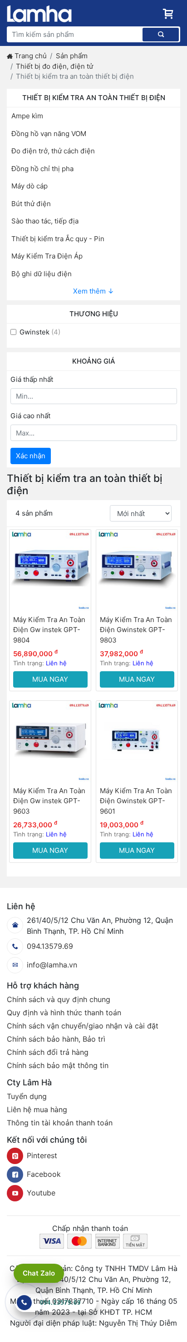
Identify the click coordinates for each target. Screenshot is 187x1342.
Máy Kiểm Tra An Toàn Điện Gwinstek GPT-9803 (136, 629)
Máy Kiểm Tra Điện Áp (47, 256)
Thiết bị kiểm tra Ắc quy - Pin (57, 238)
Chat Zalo (39, 1273)
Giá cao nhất (30, 415)
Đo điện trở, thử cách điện (53, 151)
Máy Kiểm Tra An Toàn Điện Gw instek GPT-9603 (49, 800)
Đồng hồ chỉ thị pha (42, 168)
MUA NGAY (50, 679)
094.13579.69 (50, 946)
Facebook (44, 1174)
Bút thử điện (31, 203)
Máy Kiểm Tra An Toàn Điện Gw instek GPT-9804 (49, 629)
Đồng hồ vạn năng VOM (48, 133)
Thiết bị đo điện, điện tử (54, 66)
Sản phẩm (72, 55)
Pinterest (42, 1155)
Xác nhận (30, 455)
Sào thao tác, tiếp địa (45, 221)
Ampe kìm (27, 115)
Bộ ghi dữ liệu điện (41, 273)
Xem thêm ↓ (93, 291)
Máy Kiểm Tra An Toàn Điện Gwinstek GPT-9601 (136, 800)
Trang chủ (31, 55)
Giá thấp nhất (31, 379)
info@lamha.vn (52, 964)
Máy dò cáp (29, 186)
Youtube (41, 1192)
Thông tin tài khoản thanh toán (60, 1122)
